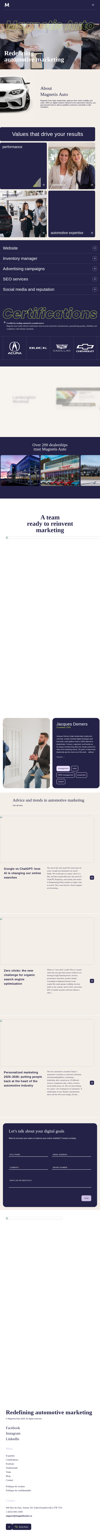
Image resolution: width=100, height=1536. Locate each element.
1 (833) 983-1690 (14, 1512)
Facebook (13, 1428)
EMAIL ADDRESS (60, 1154)
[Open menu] (93, 5)
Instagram (13, 1433)
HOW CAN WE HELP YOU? (21, 1180)
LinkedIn (12, 1439)
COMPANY (15, 1167)
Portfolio (10, 1464)
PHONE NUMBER (60, 1167)
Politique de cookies (15, 1486)
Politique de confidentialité (18, 1490)
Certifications (12, 1459)
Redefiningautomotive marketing (34, 56)
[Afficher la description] (42, 184)
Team (8, 1472)
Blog (8, 1476)
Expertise (10, 1455)
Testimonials (12, 1468)
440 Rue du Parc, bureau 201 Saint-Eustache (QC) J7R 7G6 (34, 1507)
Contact (9, 1480)
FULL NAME (15, 1154)
